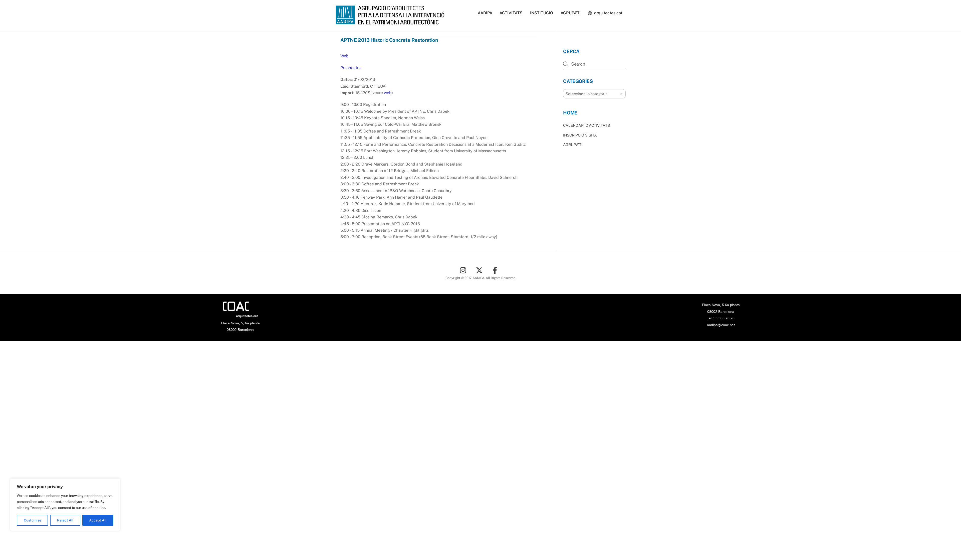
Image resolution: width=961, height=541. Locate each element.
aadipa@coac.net (721, 325)
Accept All (97, 520)
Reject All (65, 520)
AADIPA (485, 13)
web (387, 92)
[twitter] (480, 270)
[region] (65, 504)
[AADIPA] (391, 22)
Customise (32, 520)
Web (344, 56)
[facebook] (496, 270)
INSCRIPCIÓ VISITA (580, 135)
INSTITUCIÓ (541, 13)
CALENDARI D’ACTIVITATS (586, 125)
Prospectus (350, 67)
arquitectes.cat (607, 13)
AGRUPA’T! (571, 13)
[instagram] (464, 270)
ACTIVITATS (511, 13)
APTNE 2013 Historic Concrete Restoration (389, 40)
